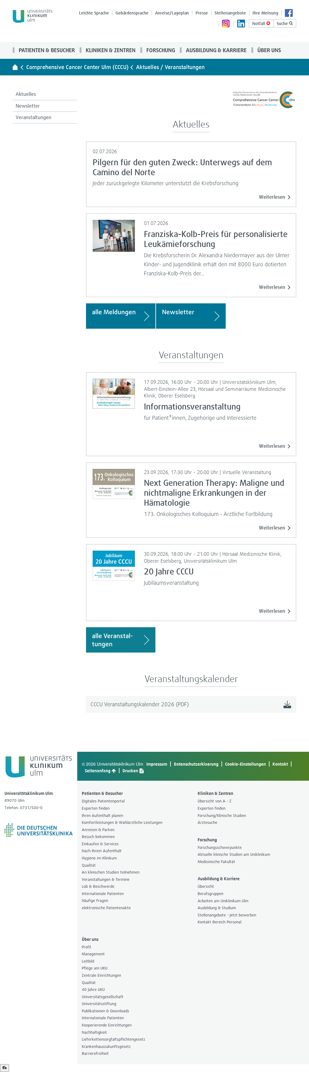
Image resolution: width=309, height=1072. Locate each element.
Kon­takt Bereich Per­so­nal (219, 922)
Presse (202, 12)
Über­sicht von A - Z (214, 801)
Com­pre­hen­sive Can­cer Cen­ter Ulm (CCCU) (77, 67)
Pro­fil (86, 947)
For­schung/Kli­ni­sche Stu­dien (222, 815)
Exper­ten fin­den (96, 808)
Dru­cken (131, 770)
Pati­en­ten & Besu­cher (46, 50)
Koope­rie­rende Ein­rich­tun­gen (107, 1025)
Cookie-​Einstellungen (245, 764)
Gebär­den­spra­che (132, 12)
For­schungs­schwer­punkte (220, 847)
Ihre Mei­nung (265, 12)
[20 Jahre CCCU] (114, 565)
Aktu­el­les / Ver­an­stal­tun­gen (170, 67)
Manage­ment (93, 954)
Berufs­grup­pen (210, 893)
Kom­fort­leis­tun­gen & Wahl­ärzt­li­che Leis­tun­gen (122, 822)
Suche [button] (283, 23)
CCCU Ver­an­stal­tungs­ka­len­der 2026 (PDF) (140, 704)
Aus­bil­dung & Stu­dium (217, 908)
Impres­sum (156, 764)
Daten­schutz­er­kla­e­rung (196, 764)
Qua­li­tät (89, 865)
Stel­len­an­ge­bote (230, 12)
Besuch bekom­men (98, 836)
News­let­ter (28, 106)
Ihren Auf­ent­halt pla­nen (102, 815)
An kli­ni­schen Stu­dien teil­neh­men (110, 872)
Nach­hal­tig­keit (94, 1032)
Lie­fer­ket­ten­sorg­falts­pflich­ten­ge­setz (113, 1039)
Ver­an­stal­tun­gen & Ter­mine (105, 879)
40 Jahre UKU (93, 989)
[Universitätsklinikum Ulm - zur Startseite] (15, 67)
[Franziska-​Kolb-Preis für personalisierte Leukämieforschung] (114, 235)
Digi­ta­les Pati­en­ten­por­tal (103, 801)
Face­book (289, 13)
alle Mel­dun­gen (114, 312)
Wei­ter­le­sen (272, 197)
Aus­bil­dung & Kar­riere (216, 50)
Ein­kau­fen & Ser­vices (100, 844)
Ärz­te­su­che (207, 822)
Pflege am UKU (94, 968)
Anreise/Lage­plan (172, 12)
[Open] (4, 1068)
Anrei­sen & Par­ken (98, 829)
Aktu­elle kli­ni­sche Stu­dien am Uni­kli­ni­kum (234, 854)
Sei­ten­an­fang (98, 770)
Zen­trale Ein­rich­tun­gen (101, 975)
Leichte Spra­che (94, 12)
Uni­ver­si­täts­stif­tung (99, 1003)
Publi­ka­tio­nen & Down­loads (105, 1011)
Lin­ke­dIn (241, 24)
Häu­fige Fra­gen (95, 900)
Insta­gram (226, 24)
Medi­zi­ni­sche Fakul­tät (216, 861)
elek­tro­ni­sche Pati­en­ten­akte (106, 908)
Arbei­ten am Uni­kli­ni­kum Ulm (223, 901)
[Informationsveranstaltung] (114, 393)
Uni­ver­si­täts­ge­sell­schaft (102, 997)
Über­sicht (206, 886)
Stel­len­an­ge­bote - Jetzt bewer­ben (227, 915)
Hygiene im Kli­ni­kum (99, 858)
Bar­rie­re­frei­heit (95, 1053)
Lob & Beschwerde (98, 886)
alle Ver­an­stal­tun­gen (112, 640)
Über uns (268, 50)
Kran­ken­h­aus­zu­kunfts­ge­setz (106, 1046)
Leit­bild (88, 961)
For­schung (160, 50)
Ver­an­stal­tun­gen (33, 117)
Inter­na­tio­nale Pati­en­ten (103, 893)
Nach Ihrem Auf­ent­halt (102, 851)
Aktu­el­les (26, 94)
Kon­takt (280, 764)
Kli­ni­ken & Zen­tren (109, 50)
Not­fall (259, 23)
